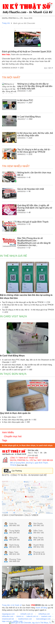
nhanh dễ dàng (41, 608)
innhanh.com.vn (26, 614)
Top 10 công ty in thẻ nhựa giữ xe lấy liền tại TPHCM (23, 302)
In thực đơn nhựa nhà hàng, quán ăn (16, 420)
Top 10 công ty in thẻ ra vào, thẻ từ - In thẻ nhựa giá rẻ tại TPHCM (34, 150)
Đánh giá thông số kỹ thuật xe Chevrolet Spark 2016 (26, 51)
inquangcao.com (8, 614)
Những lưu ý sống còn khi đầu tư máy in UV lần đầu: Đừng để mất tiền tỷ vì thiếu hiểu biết (34, 86)
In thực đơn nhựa (13, 373)
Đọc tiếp (48, 68)
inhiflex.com (17, 621)
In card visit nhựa (13, 316)
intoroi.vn (19, 616)
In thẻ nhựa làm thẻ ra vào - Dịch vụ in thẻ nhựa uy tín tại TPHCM (27, 305)
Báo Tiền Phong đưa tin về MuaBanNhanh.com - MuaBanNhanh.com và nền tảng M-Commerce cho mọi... (34, 241)
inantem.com (46, 616)
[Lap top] (32, 622)
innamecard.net (8, 619)
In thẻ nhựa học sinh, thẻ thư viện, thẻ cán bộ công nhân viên (35, 134)
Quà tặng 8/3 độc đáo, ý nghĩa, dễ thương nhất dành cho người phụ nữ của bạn (34, 207)
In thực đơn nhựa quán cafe (13, 422)
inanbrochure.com (25, 619)
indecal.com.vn (32, 616)
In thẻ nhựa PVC (25, 100)
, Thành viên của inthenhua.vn (17, 55)
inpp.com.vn (6, 621)
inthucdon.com (7, 616)
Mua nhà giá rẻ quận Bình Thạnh (32, 222)
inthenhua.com (44, 614)
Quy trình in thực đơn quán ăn (15, 413)
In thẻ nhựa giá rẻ (13, 255)
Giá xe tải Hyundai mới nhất (30, 189)
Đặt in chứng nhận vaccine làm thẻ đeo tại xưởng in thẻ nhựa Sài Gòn (26, 296)
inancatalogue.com (43, 619)
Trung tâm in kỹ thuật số (11, 605)
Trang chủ (6, 23)
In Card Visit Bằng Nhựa (29, 117)
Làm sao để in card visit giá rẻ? (14, 370)
